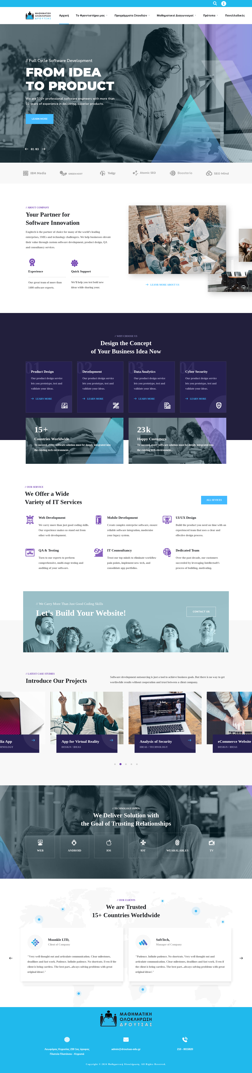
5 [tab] (137, 764)
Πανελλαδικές (235, 15)
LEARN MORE (43, 399)
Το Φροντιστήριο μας (90, 15)
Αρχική (64, 15)
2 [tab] (121, 764)
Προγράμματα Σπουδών (131, 15)
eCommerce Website (234, 741)
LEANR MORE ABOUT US (164, 285)
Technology (158, 747)
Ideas (77, 747)
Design (66, 747)
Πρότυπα (209, 15)
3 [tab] (126, 764)
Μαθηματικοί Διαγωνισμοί (175, 15)
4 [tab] (132, 764)
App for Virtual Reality (80, 741)
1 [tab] (115, 764)
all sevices (214, 500)
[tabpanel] (165, 722)
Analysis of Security (156, 741)
